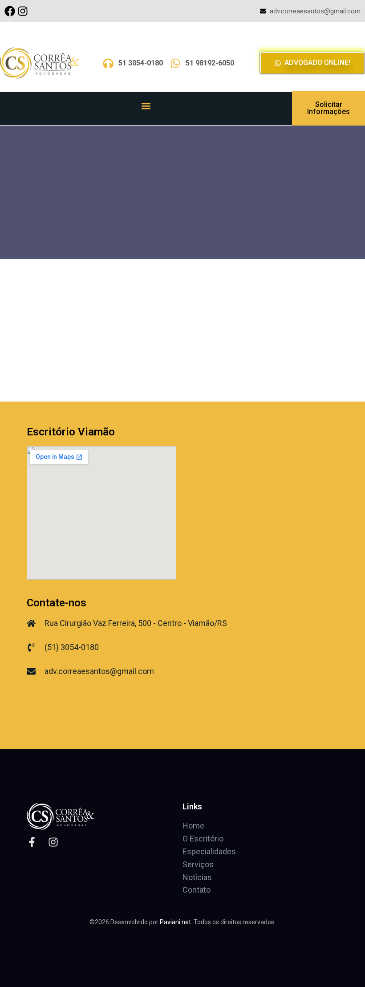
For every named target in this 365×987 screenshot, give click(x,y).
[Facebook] (9, 11)
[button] (146, 106)
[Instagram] (22, 11)
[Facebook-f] (32, 842)
